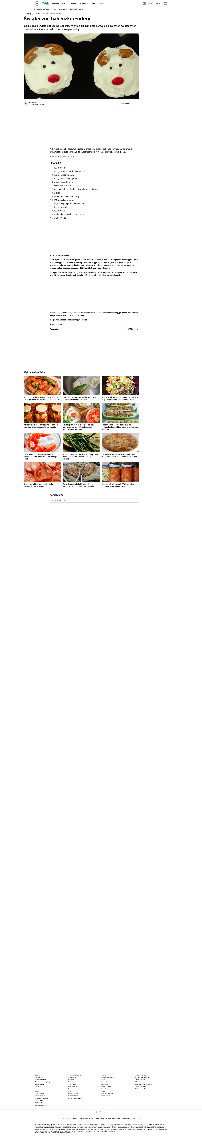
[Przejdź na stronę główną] (37, 5)
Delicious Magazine (76, 9)
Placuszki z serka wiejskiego (42, 1082)
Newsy (64, 3)
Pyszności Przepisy (40, 1077)
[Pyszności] (46, 3)
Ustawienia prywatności (131, 1119)
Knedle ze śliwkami (73, 1096)
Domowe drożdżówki (107, 1093)
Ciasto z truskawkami (141, 1089)
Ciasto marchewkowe (107, 1077)
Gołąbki (37, 1091)
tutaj (74, 1133)
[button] (150, 3)
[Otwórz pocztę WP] (144, 3)
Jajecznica (38, 1089)
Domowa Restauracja (59, 9)
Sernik (103, 1079)
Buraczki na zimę (73, 1093)
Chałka (103, 1091)
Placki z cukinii (72, 1084)
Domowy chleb (105, 1096)
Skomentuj (125, 103)
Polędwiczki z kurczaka (41, 1098)
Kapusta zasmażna (40, 1096)
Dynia (69, 1089)
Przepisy (55, 3)
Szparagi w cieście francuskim (143, 1084)
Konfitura (70, 1091)
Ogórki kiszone (72, 1077)
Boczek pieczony (39, 1103)
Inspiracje (84, 3)
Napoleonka (104, 1084)
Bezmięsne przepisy (40, 1079)
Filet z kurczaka (39, 1086)
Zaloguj (158, 3)
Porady (74, 3)
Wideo (94, 3)
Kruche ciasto (105, 1082)
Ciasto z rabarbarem (141, 1086)
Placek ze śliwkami (106, 1086)
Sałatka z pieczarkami (41, 1105)
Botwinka (137, 1082)
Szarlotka (104, 1089)
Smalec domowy (39, 1093)
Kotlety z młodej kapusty (142, 1077)
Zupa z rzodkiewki (140, 1079)
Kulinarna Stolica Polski (41, 9)
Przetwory (71, 1079)
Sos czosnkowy (39, 1100)
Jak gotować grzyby (73, 1086)
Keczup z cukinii (39, 1084)
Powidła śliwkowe (73, 1082)
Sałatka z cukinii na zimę (75, 1098)
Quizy (102, 3)
